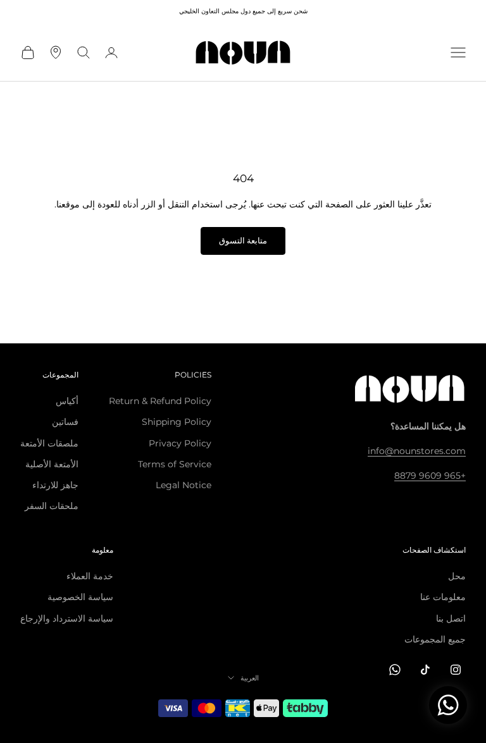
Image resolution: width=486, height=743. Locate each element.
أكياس (67, 401)
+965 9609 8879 (430, 475)
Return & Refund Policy (160, 401)
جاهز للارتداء (55, 485)
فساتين (65, 421)
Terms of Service (174, 464)
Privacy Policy (180, 443)
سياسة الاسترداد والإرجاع (66, 618)
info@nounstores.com (417, 451)
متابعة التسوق (243, 240)
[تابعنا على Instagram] (455, 669)
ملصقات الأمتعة (49, 443)
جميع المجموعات (435, 639)
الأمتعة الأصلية (51, 464)
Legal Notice (183, 485)
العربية (249, 677)
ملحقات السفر (51, 506)
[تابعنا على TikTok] (425, 669)
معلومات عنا (443, 597)
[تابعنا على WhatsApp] (395, 669)
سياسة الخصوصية (80, 597)
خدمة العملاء (89, 576)
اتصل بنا (451, 618)
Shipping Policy (176, 421)
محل (457, 576)
